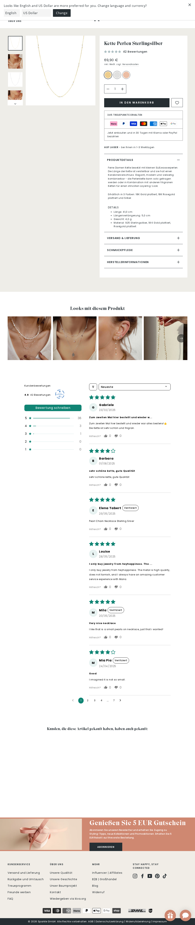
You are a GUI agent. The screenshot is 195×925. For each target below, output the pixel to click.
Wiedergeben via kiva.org (68, 899)
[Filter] (93, 386)
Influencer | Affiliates (107, 873)
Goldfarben (108, 75)
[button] (113, 52)
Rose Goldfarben (126, 75)
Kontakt (55, 892)
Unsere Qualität (61, 873)
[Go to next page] (121, 700)
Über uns (15, 21)
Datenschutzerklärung (110, 921)
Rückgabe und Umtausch (26, 879)
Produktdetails (120, 160)
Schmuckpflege (120, 250)
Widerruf (98, 892)
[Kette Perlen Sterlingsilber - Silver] (15, 795)
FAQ (10, 899)
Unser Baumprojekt (63, 886)
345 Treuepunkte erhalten (124, 114)
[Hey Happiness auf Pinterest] (157, 876)
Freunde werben (19, 892)
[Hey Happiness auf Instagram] (135, 876)
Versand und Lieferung (24, 873)
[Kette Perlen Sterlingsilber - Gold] (10, 795)
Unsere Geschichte (63, 879)
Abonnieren (105, 847)
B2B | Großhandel (104, 879)
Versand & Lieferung (123, 238)
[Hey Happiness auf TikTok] (164, 876)
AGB (91, 921)
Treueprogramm (19, 886)
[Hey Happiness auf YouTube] (150, 876)
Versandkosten (130, 64)
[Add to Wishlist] (177, 102)
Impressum (160, 921)
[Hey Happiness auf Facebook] (142, 876)
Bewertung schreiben (52, 408)
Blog (95, 886)
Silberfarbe (117, 75)
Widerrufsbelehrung (138, 921)
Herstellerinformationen (128, 262)
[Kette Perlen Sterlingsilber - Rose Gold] (20, 795)
